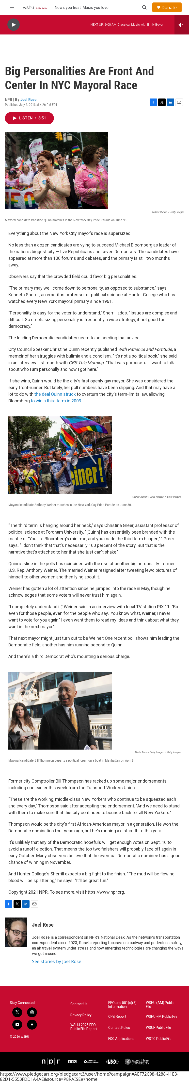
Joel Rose (28, 99)
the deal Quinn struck (55, 394)
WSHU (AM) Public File (160, 1005)
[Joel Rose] (16, 932)
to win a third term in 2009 (56, 400)
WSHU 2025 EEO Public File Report (83, 1027)
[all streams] (181, 24)
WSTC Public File (159, 1039)
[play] (13, 25)
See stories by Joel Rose (56, 961)
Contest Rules (119, 1028)
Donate (169, 7)
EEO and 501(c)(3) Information (122, 1005)
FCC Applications (121, 1039)
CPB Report (117, 1016)
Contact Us (78, 1004)
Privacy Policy (81, 1015)
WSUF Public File (158, 1028)
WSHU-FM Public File (161, 1016)
